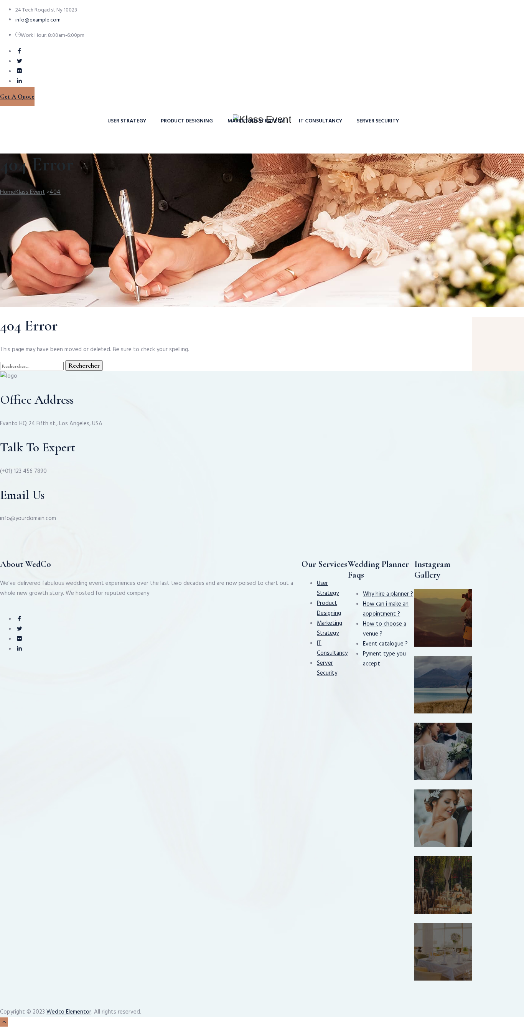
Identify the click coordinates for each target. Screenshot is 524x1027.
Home (22, 192)
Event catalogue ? (385, 644)
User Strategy (126, 121)
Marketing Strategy (255, 121)
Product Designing (187, 121)
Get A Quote (17, 96)
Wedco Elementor (68, 1012)
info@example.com (38, 20)
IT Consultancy (320, 121)
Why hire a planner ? (388, 594)
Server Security (378, 121)
